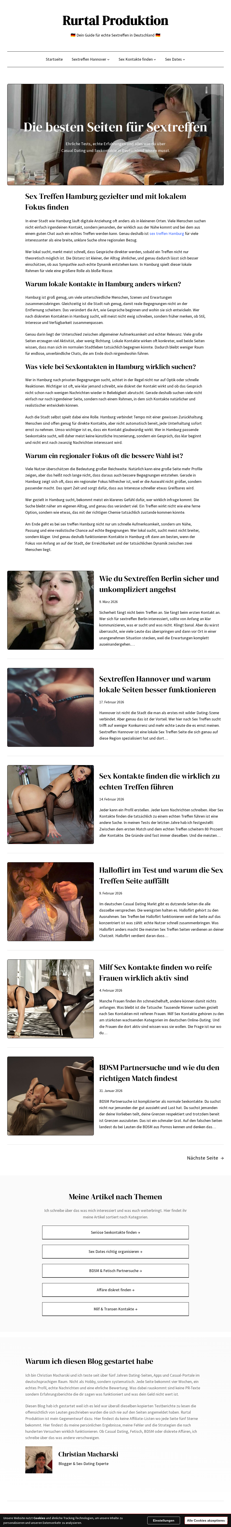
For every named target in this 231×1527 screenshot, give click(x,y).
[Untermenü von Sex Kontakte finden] (155, 59)
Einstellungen (163, 1520)
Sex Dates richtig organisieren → (115, 1251)
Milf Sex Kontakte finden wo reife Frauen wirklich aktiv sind (155, 972)
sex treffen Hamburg (167, 233)
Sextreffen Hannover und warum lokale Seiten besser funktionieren (157, 684)
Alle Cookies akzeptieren (206, 1520)
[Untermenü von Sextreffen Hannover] (108, 59)
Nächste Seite (205, 1158)
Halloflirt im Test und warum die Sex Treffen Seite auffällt (161, 875)
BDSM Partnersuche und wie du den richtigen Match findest (159, 1073)
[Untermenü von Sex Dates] (184, 59)
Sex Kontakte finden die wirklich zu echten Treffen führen (159, 781)
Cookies (39, 1518)
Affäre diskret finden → (115, 1289)
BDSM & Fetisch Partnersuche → (115, 1270)
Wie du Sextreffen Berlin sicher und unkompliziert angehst (159, 584)
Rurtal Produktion (116, 20)
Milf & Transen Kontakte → (115, 1309)
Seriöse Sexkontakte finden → (115, 1232)
